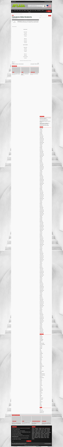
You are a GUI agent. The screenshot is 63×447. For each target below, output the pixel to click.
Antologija (40, 428)
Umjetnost (42, 437)
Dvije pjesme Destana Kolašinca (34, 70)
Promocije (41, 385)
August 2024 (41, 156)
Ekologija (41, 348)
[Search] (45, 11)
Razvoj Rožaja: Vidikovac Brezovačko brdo (17, 434)
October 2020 (41, 212)
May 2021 (41, 203)
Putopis (35, 436)
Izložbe (41, 362)
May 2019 (41, 234)
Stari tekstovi (36, 437)
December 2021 (42, 194)
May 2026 (41, 132)
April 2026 (41, 133)
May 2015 (41, 295)
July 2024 (41, 157)
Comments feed (42, 411)
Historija (41, 354)
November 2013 (42, 318)
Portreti (35, 10)
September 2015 (42, 290)
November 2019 (42, 226)
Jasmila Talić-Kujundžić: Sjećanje (16, 70)
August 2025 (41, 143)
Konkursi (41, 368)
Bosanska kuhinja (42, 343)
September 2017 (42, 259)
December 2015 (42, 286)
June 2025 (41, 146)
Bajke (43, 428)
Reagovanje (41, 390)
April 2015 (41, 296)
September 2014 (42, 305)
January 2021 (41, 208)
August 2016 (41, 276)
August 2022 (41, 184)
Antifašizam (36, 428)
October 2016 (41, 273)
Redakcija (13, 18)
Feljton (45, 429)
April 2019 (41, 235)
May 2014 (41, 310)
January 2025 (41, 152)
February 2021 (41, 207)
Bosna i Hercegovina (42, 344)
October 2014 (41, 304)
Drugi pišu (37, 429)
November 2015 (42, 287)
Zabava (41, 404)
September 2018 (42, 244)
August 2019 (41, 230)
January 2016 (41, 285)
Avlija (14, 443)
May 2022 (41, 188)
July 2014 (41, 308)
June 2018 (41, 248)
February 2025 (41, 151)
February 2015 (41, 299)
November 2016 (42, 272)
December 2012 (42, 332)
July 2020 (41, 216)
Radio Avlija (38, 436)
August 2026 (41, 128)
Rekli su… (41, 391)
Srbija (40, 396)
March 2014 (41, 313)
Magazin (25, 10)
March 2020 (41, 221)
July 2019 (41, 231)
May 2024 (41, 160)
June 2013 (41, 324)
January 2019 (41, 239)
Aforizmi (41, 335)
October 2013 (41, 319)
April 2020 (41, 220)
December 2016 (42, 271)
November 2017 (42, 257)
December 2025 (42, 138)
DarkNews (34, 445)
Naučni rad (41, 376)
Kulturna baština (39, 10)
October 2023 (41, 169)
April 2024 (41, 161)
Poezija (20, 10)
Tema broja (41, 399)
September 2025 (42, 142)
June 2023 (41, 171)
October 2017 (41, 258)
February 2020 (41, 222)
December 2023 (42, 166)
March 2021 (41, 206)
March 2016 (41, 282)
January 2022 (41, 193)
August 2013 (41, 322)
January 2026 (41, 137)
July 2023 (41, 170)
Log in (40, 408)
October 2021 (41, 197)
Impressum (22, 443)
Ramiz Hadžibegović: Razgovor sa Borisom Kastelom (36, 419)
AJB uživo (49, 11)
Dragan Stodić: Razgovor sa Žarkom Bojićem (18, 63)
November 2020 (42, 211)
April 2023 (41, 174)
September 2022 (42, 183)
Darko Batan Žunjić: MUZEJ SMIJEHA (44, 125)
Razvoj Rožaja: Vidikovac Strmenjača (16, 439)
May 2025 (41, 147)
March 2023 (41, 175)
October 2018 (41, 243)
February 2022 (41, 192)
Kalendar (41, 363)
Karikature (33, 432)
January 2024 (41, 165)
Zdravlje (43, 10)
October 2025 (41, 141)
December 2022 (42, 179)
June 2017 (41, 263)
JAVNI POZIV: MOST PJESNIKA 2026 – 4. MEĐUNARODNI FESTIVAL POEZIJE (46, 419)
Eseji (32, 10)
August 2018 (41, 245)
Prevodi (41, 382)
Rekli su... (42, 436)
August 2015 (41, 291)
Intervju (30, 10)
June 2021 (41, 202)
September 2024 (42, 155)
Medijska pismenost (42, 373)
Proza (22, 10)
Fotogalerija (41, 353)
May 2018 (41, 249)
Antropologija (41, 339)
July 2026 (41, 129)
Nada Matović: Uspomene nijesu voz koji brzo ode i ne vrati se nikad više (16, 419)
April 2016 (41, 281)
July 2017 (41, 262)
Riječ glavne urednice (18, 443)
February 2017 (41, 268)
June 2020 (41, 217)
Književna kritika (38, 432)
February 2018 (41, 253)
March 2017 (41, 267)
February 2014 (41, 314)
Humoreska (41, 357)
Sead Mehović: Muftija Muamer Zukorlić (25, 70)
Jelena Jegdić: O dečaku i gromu (35, 63)
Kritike (44, 432)
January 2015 (41, 300)
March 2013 (41, 328)
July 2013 (41, 323)
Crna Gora (41, 345)
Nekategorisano (42, 377)
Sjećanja (41, 395)
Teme (40, 400)
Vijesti (17, 10)
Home (15, 10)
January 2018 (41, 254)
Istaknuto (41, 359)
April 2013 (41, 327)
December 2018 (42, 240)
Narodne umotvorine (37, 433)
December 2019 (42, 225)
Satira (40, 394)
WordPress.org (42, 412)
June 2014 (41, 309)
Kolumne (28, 10)
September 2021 (42, 198)
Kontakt (25, 443)
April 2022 (41, 189)
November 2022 (42, 180)
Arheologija (41, 340)
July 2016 (41, 277)
